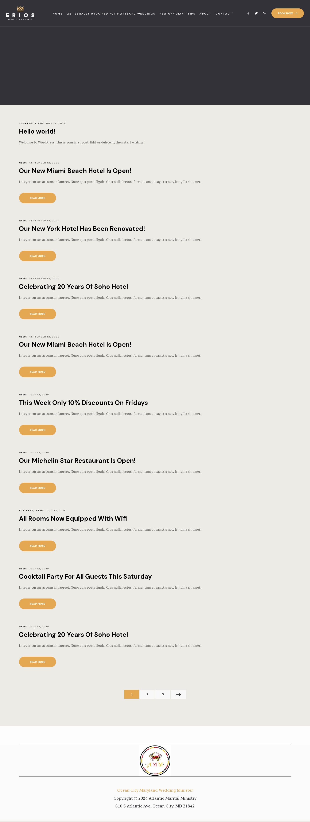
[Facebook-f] (248, 13)
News (23, 162)
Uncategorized (31, 123)
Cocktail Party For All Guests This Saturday (85, 576)
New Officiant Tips (177, 13)
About (205, 13)
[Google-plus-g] (264, 13)
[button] (287, 13)
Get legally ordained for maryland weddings (111, 13)
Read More (42, 196)
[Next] (178, 694)
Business (26, 510)
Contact (224, 13)
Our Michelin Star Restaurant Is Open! (77, 461)
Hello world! (37, 131)
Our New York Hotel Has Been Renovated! (82, 229)
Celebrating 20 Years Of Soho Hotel (73, 286)
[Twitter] (256, 13)
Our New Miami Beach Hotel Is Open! (75, 171)
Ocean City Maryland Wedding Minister (155, 790)
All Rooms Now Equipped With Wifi (73, 518)
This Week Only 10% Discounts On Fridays (83, 403)
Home (58, 13)
